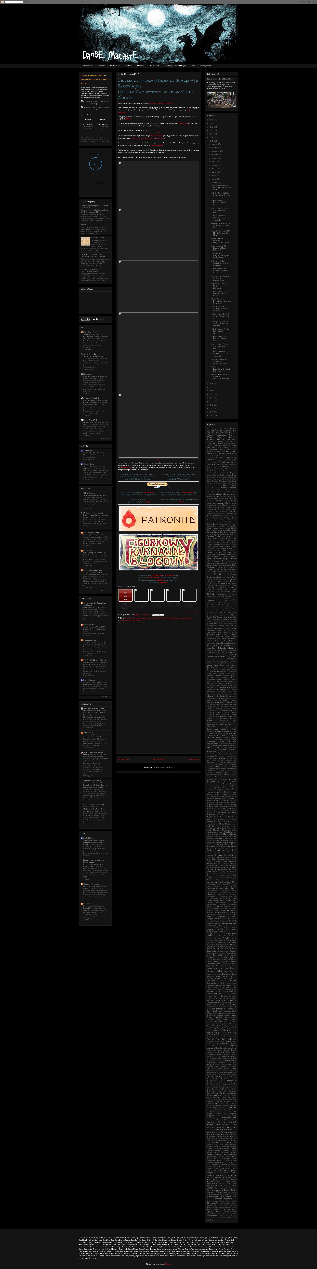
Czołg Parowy (212, 528)
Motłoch (216, 840)
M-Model (224, 779)
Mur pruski (211, 847)
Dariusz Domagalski (229, 530)
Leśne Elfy (215, 760)
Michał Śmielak (230, 811)
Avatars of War (218, 464)
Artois (209, 462)
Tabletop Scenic (216, 1068)
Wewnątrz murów (228, 1132)
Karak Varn (220, 685)
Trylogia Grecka (219, 1093)
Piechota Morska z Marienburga (220, 79)
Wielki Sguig (218, 1144)
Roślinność (221, 989)
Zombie (209, 1209)
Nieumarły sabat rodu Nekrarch (225, 863)
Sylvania (228, 1052)
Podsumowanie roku (214, 926)
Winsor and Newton (229, 1165)
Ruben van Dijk (224, 993)
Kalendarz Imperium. (98, 237)
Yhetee (209, 1183)
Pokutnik (220, 930)
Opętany (224, 886)
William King (216, 1165)
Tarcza (234, 1072)
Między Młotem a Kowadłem (217, 817)
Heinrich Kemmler (230, 636)
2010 (212, 412)
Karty (222, 689)
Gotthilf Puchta (211, 613)
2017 (212, 387)
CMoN (234, 509)
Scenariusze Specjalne (213, 1006)
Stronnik (232, 1046)
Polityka (210, 934)
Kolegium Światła (226, 716)
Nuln (223, 878)
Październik (218, 906)
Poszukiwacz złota (213, 942)
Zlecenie (233, 1203)
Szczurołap (225, 1056)
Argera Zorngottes (212, 457)
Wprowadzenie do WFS (221, 1175)
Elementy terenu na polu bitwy (221, 559)
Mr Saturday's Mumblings (93, 513)
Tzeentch (216, 1097)
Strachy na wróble (218, 1041)
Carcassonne (228, 500)
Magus (216, 792)
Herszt (226, 641)
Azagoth (209, 467)
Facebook (128, 65)
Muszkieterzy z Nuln (223, 847)
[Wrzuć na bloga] (155, 615)
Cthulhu (233, 518)
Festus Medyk (232, 571)
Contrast (232, 511)
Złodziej (209, 1205)
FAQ (218, 569)
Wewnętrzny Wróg (213, 1134)
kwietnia (215, 172)
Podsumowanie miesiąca (225, 923)
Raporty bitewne (215, 965)
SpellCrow (223, 1030)
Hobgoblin (222, 648)
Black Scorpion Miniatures (216, 481)
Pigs (208, 914)
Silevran (219, 1019)
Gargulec (233, 599)
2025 (212, 120)
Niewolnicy (225, 867)
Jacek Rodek (210, 663)
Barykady (233, 473)
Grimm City (225, 621)
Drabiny (209, 544)
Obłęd (217, 880)
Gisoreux (233, 601)
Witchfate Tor (211, 1166)
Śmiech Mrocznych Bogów (226, 1060)
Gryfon (213, 628)
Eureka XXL (222, 567)
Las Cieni (226, 754)
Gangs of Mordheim (90, 354)
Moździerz (233, 840)
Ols (235, 884)
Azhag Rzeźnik (216, 467)
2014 (212, 398)
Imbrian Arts (232, 652)
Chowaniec (233, 505)
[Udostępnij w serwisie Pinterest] (162, 615)
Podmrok (222, 921)
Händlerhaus (211, 630)
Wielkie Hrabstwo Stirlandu (225, 1150)
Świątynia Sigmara (213, 1064)
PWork (218, 957)
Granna (221, 615)
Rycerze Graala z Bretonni (225, 1000)
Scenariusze (232, 1004)
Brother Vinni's (220, 496)
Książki (233, 733)
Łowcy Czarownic (223, 775)
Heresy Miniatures (213, 639)
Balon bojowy (211, 469)
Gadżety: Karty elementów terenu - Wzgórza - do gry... (220, 316)
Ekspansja (224, 556)
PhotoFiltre (227, 908)
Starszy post (193, 759)
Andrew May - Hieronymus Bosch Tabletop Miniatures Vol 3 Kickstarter (94, 737)
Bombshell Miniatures (228, 488)
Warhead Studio (230, 1120)
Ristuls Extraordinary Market (221, 981)
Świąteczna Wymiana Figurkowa (221, 1062)
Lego (230, 758)
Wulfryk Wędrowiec (225, 1177)
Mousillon (224, 840)
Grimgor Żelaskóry (213, 621)
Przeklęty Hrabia (223, 951)
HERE (181, 502)
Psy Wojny (217, 955)
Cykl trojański (219, 520)
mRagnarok (211, 843)
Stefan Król (232, 1035)
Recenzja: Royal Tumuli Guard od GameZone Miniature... (219, 324)
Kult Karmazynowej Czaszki (219, 739)
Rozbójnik (232, 991)
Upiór (234, 1101)
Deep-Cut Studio (213, 536)
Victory (209, 1109)
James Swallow (231, 665)
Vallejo (217, 1105)
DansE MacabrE (157, 135)
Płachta (224, 918)
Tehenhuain (221, 1074)
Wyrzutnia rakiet (224, 1179)
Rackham (213, 959)
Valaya (228, 1103)
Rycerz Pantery (225, 998)
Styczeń (233, 1050)
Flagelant (226, 579)
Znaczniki (232, 1205)
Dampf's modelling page (92, 570)
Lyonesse (210, 773)
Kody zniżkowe (87, 65)
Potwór (234, 942)
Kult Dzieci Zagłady (214, 737)
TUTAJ (128, 119)
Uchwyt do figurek (228, 1097)
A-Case (227, 439)
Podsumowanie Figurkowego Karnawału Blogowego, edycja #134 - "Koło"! (95, 759)
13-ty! (221, 429)
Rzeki (219, 1002)
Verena (209, 1107)
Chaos (220, 503)
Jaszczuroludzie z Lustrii (217, 667)
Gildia (225, 601)
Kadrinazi (87, 904)
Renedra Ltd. (232, 978)
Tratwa (230, 1089)
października (216, 151)
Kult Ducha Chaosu (229, 735)
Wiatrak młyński (215, 1138)
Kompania (223, 718)
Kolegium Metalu (214, 714)
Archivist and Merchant (229, 455)
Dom (217, 540)
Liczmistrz (227, 760)
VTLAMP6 (233, 1111)
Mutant (233, 847)
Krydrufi (210, 733)
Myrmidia (217, 849)
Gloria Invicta (216, 605)
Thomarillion (231, 1081)
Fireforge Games (230, 577)
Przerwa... (84, 225)
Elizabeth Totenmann (213, 563)
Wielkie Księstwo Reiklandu (221, 1153)
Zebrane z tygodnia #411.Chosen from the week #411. (220, 218)
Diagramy (215, 538)
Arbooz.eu (229, 453)
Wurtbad (233, 1177)
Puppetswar (211, 957)
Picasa (234, 908)
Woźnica (229, 1172)
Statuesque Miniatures (220, 1035)
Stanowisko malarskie (225, 1032)
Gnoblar (215, 607)
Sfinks (229, 1013)
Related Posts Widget (192, 611)
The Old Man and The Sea (216, 1081)
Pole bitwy (232, 931)
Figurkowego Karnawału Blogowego (160, 103)
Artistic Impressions (219, 460)
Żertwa (215, 1218)
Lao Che (219, 754)
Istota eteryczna (230, 661)
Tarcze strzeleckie (212, 1074)
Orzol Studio (224, 890)
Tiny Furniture (226, 1085)
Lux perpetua (227, 770)
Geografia (210, 601)
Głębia (234, 605)
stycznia (215, 183)
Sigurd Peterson (230, 1017)
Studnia (226, 1050)
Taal (228, 1066)
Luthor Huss (215, 770)
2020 (212, 137)
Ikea (226, 652)
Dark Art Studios (213, 532)
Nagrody (233, 849)
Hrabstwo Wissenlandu (228, 650)
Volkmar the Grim (223, 1111)
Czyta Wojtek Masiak (227, 528)
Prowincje (211, 951)
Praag (234, 944)
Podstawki (210, 923)
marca (214, 176)
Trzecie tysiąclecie (214, 1095)
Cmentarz (228, 509)
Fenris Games (211, 571)
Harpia (218, 634)
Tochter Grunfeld (219, 1087)
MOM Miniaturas (229, 834)
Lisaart (234, 762)
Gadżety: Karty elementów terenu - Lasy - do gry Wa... (220, 225)
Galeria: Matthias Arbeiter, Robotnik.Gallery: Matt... (220, 331)
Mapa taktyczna (216, 798)
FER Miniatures (222, 571)
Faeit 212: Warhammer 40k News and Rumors (93, 806)
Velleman (233, 1105)
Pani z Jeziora (219, 898)
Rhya (222, 980)
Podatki (216, 921)
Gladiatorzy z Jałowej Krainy (218, 603)
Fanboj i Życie (88, 838)
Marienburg (219, 802)
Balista (234, 467)
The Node (233, 1079)
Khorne (217, 698)
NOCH (234, 870)
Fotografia (210, 587)
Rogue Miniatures (231, 987)
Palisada (213, 896)
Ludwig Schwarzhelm (219, 768)
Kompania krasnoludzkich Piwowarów (221, 719)
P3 (226, 894)
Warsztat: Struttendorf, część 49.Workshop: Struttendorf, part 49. (93, 255)
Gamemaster (222, 594)
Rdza (226, 968)
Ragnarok (217, 961)
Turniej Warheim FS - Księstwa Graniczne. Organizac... (219, 271)
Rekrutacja (226, 974)
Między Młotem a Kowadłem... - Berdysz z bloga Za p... (221, 301)
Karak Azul (210, 683)
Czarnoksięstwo (224, 524)
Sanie (234, 1002)
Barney (228, 471)
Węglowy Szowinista (91, 884)
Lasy (216, 756)
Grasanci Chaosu (230, 615)
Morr (226, 838)
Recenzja (223, 970)
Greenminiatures (217, 619)
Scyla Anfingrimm (225, 1011)
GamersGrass (211, 597)
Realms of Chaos (89, 640)
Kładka (216, 706)
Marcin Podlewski (214, 800)
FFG (208, 574)
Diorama (229, 538)
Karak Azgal (232, 681)
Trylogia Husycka (231, 1093)
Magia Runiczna (223, 788)
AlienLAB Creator (229, 445)
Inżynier (210, 661)
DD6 (235, 534)
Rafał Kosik (220, 959)
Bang (211, 471)
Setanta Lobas (222, 1013)
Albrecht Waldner (217, 445)
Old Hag (224, 884)
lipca (214, 162)
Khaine (213, 694)
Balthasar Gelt (229, 469)
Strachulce (210, 1041)
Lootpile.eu (217, 766)
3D (223, 439)
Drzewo (217, 550)
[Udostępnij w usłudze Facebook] (160, 615)
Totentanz (227, 1087)
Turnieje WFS (205, 65)
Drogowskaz (227, 546)
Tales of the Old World (223, 1072)
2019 (212, 141)
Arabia (209, 453)
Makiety (227, 792)
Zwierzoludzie (212, 1216)
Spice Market (232, 1030)
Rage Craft (227, 959)
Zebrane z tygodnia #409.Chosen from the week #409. (220, 309)
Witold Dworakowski (224, 1166)
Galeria (155, 618)
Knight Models (223, 706)
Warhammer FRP (229, 1118)
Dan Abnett (218, 530)
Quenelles (233, 957)
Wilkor (209, 1164)
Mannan (219, 796)
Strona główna (158, 759)
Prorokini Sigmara (230, 948)
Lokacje (209, 766)
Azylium (225, 467)
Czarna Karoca (212, 524)
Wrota (233, 1175)
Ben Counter (226, 477)
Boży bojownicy (220, 490)
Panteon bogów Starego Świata (224, 900)
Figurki (127, 618)
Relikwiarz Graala (220, 978)
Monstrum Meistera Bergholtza (217, 836)
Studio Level (231, 1048)
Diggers (222, 538)
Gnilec (209, 607)
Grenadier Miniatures (229, 619)
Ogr (216, 882)
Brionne (229, 494)
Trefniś (234, 1089)
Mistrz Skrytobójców (169, 618)
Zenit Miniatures (212, 1201)
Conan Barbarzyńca (221, 511)
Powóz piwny (211, 944)
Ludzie (229, 768)
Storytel (210, 1039)
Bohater (226, 485)
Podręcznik (231, 921)
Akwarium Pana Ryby (91, 398)
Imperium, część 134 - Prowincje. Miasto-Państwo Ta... (219, 339)
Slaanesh (215, 1026)
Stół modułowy (229, 1039)
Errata (209, 565)
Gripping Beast (212, 623)
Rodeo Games (211, 985)
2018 (212, 384)
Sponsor (210, 1032)
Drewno (228, 544)
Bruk (234, 496)
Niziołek (233, 867)
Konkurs (233, 720)
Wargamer (233, 1114)
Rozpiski (210, 994)
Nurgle (227, 878)
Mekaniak (210, 810)
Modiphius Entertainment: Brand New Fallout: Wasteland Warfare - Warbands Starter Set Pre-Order (94, 713)
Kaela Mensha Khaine (222, 673)
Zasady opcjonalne (221, 1188)
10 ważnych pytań (213, 429)
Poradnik (227, 938)
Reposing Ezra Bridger (91, 535)
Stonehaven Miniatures (214, 1037)
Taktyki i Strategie (229, 1070)
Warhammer (232, 1116)
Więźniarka (220, 1160)
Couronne (229, 514)
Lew (221, 760)
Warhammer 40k (213, 1118)
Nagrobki (225, 849)
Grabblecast (232, 613)
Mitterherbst (228, 832)
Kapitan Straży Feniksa (229, 679)
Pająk (208, 896)
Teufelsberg (218, 1077)
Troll (208, 1091)
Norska (217, 876)
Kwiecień (222, 750)
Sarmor (209, 1004)
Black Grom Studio (90, 332)
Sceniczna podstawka (227, 1006)
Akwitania (227, 443)
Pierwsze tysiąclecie (229, 912)
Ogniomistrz (210, 882)
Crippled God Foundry (221, 518)
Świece (223, 1064)
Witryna (209, 1169)
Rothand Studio (230, 989)
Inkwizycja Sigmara (218, 659)
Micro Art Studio (213, 813)
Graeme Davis (88, 464)
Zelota (234, 1199)
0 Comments (145, 615)
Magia (215, 788)
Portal (234, 938)
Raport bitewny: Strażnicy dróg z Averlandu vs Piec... (220, 210)
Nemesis (234, 853)
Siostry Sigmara (229, 1019)
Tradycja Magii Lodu (219, 1089)
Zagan (228, 1183)
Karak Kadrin (228, 683)
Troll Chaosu (217, 1091)
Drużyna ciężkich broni (222, 548)
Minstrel (209, 824)
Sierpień (233, 1015)
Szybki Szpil (232, 1058)
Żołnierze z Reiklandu (227, 1218)
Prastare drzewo (219, 946)
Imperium (232, 654)
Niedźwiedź (210, 855)
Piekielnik (233, 910)
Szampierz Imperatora (229, 1054)
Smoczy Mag (223, 1026)
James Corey (219, 665)
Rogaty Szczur (219, 987)
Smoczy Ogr (232, 1026)
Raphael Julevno (231, 963)
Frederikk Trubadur (230, 589)
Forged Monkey (231, 583)
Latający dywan (224, 756)
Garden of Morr (223, 599)
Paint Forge (232, 894)
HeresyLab (226, 639)
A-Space (233, 439)
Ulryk (230, 1099)
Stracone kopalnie (230, 1041)
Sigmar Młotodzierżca (215, 1017)
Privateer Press (218, 948)
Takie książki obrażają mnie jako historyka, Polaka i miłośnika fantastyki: (94, 842)
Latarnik (209, 758)
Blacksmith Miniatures (221, 483)
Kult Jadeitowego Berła (229, 737)
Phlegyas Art (219, 908)
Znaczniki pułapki (230, 1207)
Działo (218, 554)
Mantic (224, 796)
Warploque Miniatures (215, 1127)
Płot (228, 919)
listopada (215, 147)
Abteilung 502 (212, 441)
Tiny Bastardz (216, 1085)
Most (230, 838)
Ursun (222, 1103)
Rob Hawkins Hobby (91, 533)
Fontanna (233, 579)
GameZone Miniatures (224, 597)
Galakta (233, 591)
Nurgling (233, 878)
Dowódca (233, 542)
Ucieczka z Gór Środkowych (217, 1099)
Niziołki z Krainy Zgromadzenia (219, 870)
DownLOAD (154, 65)
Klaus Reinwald (230, 704)
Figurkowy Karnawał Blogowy (175, 65)
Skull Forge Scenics (222, 1024)
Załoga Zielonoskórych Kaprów (218, 1185)
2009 (212, 415)
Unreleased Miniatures (223, 1101)
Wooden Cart (221, 1173)
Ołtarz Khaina (212, 886)
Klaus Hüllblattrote (218, 704)
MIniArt (225, 822)
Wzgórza (217, 1181)
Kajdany (233, 673)
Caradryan (219, 500)
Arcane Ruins (216, 455)
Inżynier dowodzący (219, 661)
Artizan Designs (230, 460)
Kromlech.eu (212, 729)
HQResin (232, 648)
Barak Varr (222, 471)
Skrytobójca (189, 618)
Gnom (221, 607)
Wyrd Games (212, 1179)
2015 (212, 394)
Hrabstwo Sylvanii (213, 650)
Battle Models (225, 475)
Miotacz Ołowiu (218, 824)
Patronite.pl (224, 904)
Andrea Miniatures (224, 449)
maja (214, 169)
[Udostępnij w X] (158, 615)
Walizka (225, 1113)
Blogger (168, 1264)
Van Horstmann (224, 1105)
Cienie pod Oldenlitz (215, 507)
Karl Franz (215, 687)
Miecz (218, 815)
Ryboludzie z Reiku (213, 998)
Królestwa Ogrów (228, 729)
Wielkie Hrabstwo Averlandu (218, 1146)
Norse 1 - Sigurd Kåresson (92, 515)
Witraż (234, 1166)
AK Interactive (218, 443)
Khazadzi (232, 694)
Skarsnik (209, 1021)
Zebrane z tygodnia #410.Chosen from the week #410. (220, 263)
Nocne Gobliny (212, 872)
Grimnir (233, 621)
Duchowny (232, 550)
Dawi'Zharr (221, 534)
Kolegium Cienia (213, 712)
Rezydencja (211, 981)
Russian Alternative (228, 996)
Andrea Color (212, 449)
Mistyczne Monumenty (221, 830)
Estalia (215, 565)
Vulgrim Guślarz (213, 1114)
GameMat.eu (232, 594)
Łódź (227, 777)
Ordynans (233, 886)
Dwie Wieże (211, 554)
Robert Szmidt (231, 983)
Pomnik (209, 936)
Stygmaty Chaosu (212, 1052)
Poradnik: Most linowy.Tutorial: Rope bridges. (90, 270)
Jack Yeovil (218, 663)
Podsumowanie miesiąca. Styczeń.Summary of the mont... (221, 188)
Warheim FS (115, 65)
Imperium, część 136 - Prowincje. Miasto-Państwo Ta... (219, 248)
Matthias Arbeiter (213, 807)
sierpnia (215, 158)
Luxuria (234, 770)
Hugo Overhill (212, 652)
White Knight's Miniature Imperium (219, 1136)
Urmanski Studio (213, 1103)
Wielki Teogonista (230, 1144)
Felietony (101, 65)
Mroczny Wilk (222, 845)
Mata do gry (231, 805)
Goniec (209, 609)
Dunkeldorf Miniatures (215, 552)
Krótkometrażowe (223, 731)
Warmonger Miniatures (229, 1124)
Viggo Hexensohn (225, 1109)
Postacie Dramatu (230, 940)
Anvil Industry (231, 451)
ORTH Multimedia (213, 890)
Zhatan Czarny (225, 1201)
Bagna (230, 467)
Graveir (209, 617)
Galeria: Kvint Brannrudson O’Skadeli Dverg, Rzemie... (220, 369)
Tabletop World (230, 1068)
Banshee (216, 471)
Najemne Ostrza (213, 851)
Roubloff (225, 991)
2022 (212, 130)
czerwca (215, 165)
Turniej (225, 1095)
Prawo (227, 946)
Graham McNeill (212, 615)
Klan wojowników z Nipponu (221, 702)
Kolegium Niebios (229, 714)
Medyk (234, 808)
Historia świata (230, 645)
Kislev (216, 700)
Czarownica (217, 526)
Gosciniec (218, 611)
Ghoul (219, 601)
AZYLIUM (160, 580)
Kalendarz (210, 675)
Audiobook (224, 462)
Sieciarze (227, 1015)
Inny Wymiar (231, 659)
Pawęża (230, 904)
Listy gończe (219, 764)
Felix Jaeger (231, 569)
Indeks (209, 659)
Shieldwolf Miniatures (215, 1015)
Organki (221, 888)
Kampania (225, 675)
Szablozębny (211, 1054)
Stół (217, 1039)
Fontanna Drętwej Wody (217, 581)
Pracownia (210, 946)
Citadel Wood (231, 507)
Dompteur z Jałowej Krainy (222, 542)
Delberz (223, 536)
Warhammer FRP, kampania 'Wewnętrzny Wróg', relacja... (220, 256)
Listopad (210, 764)
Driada (221, 546)
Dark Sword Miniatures (228, 532)
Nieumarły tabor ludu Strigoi (217, 865)
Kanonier (219, 679)
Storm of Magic (230, 1037)
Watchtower (210, 1130)
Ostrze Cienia (218, 892)
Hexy (230, 641)
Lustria (234, 768)
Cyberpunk (210, 520)
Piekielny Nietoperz (214, 912)
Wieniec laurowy (224, 1156)
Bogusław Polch (217, 485)
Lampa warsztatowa (229, 752)
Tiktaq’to (233, 1083)
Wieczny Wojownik (226, 1138)
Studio (225, 1048)
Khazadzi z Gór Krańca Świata (219, 696)
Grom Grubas (223, 623)
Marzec (209, 805)
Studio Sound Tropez (214, 1050)
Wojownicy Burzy (230, 1168)
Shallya (234, 1013)
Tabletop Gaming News (92, 781)
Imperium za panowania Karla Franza (221, 657)
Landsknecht (210, 754)
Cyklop (227, 520)
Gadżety (227, 591)
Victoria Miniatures (229, 1107)
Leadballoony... (89, 680)
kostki (220, 722)
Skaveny (181, 618)
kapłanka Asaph (211, 681)
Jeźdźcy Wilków (213, 669)
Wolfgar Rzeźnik (212, 1170)
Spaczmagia (232, 1028)
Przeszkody (230, 953)
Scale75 (222, 1004)
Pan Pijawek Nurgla (221, 896)
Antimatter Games (219, 451)
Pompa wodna (216, 938)
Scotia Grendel (212, 1011)
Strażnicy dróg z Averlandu (218, 1043)
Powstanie (219, 944)
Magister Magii (223, 790)
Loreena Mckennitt (229, 766)
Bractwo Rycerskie (218, 492)
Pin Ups (212, 914)
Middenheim (225, 813)
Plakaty (215, 916)
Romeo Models (211, 989)
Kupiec (218, 745)
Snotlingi (213, 1028)
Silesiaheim (211, 1019)
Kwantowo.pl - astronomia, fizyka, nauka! (93, 861)
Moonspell (210, 838)
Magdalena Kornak (222, 786)
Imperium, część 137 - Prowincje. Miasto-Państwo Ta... (219, 203)
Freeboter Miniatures (215, 591)
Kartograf (216, 689)
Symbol (234, 1052)
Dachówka (210, 530)
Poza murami (227, 944)
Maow (209, 798)
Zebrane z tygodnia (223, 1199)
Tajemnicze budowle (214, 1070)
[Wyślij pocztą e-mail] (153, 615)
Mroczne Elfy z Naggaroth (226, 843)
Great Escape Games (220, 617)
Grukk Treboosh (219, 625)
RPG (216, 994)
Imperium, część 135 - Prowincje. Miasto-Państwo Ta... (219, 293)
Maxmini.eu (216, 808)
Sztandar (224, 1058)
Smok (208, 1028)
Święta (229, 1064)
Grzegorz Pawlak (221, 628)
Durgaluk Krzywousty (230, 552)
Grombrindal (232, 623)
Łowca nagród (222, 773)
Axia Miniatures (230, 465)
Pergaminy (227, 906)
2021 (212, 134)
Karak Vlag (227, 685)
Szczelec (209, 1056)
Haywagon (219, 636)
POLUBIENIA (157, 575)
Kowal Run (227, 722)
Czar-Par (225, 522)
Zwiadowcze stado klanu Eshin (129, 621)
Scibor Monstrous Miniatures (222, 1009)
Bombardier (216, 488)
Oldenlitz (140, 65)
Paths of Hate (217, 904)
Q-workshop (225, 957)
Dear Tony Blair (89, 625)
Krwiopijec (233, 731)
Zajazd (234, 1183)
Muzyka (210, 849)
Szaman (219, 1054)
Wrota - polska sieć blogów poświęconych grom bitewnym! (94, 753)
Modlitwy (215, 834)
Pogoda (215, 928)
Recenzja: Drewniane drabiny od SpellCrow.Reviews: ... (220, 361)
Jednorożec (233, 667)
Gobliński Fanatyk (230, 607)
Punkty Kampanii (230, 955)
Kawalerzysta (221, 691)
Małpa (225, 794)
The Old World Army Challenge (95, 660)
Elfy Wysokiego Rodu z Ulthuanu (221, 561)
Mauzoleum (224, 807)
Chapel (227, 503)
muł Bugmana (232, 844)
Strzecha (219, 1048)
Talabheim (210, 1072)
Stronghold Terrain (215, 1046)
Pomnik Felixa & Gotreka (222, 936)
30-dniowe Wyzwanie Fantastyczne (221, 434)
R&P (208, 959)
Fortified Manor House (228, 585)
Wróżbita (209, 1177)
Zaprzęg (233, 1185)
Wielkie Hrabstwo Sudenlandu (218, 1152)
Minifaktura (232, 822)
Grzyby (229, 628)
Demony (229, 536)
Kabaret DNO (227, 671)
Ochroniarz (232, 880)
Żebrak (227, 1216)
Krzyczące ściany (219, 733)
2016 (212, 391)
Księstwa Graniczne (214, 735)
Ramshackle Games (214, 963)
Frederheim (219, 589)
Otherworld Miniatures (215, 894)
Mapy (223, 798)
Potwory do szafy (225, 942)
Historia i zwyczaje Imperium (221, 644)
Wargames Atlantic (215, 1116)
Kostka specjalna (212, 722)
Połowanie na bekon (219, 933)
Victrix (215, 1110)
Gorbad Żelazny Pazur (221, 609)
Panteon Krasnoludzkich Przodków (221, 902)
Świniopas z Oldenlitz (218, 1066)
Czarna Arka (232, 522)
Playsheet (228, 916)
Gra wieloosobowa (222, 613)
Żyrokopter (211, 1220)
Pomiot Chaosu (231, 934)
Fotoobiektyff (222, 587)
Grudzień (210, 625)
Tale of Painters (89, 493)
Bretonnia (221, 494)
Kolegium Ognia (213, 716)
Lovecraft (210, 768)
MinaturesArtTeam (223, 819)
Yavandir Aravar (231, 1181)
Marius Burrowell (230, 802)
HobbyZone (211, 648)
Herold (214, 641)
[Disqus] (158, 656)
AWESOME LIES (90, 451)
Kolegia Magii (230, 708)
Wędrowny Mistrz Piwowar (228, 1134)
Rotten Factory (214, 991)
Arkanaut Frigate (225, 458)
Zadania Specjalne (218, 1183)
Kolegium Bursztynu (229, 710)
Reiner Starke (216, 974)
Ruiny (216, 996)
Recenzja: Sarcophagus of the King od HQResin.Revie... (220, 278)
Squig (217, 1033)
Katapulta (233, 689)
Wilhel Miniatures (230, 1160)
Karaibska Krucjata (222, 681)
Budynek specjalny (214, 498)
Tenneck (228, 1074)
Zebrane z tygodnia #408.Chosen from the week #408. (220, 354)
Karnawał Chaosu (226, 687)
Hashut (224, 634)
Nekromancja (227, 853)
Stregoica (233, 1043)
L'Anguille (218, 752)
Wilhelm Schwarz (213, 1163)
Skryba (234, 1022)
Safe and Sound (227, 1002)
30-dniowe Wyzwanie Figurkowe (221, 436)
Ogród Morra (231, 882)
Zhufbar (234, 1201)
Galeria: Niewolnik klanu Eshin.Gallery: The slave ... (221, 195)
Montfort (233, 836)
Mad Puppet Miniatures (222, 784)
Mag (213, 786)
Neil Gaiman (218, 853)
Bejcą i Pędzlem (217, 477)
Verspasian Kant (217, 1107)
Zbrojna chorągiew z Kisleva (218, 1190)
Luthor (209, 771)
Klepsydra (210, 706)
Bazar (234, 475)
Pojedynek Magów (224, 927)
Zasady (210, 1188)
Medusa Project (226, 808)
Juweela (220, 671)
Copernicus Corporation (215, 514)
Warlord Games (213, 1124)
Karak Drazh (219, 683)
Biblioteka (233, 477)
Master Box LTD (219, 805)
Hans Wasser (232, 630)
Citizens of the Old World (215, 509)
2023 (212, 127)
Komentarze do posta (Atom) (163, 767)
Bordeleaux (211, 490)
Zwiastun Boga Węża (223, 1213)
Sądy (215, 1004)
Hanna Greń (221, 630)
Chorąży (225, 505)
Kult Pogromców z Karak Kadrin (221, 740)
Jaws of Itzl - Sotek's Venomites (94, 356)
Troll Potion (227, 1091)
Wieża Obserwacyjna (222, 1158)
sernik (215, 1013)
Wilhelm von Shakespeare (228, 1162)
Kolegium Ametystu (214, 710)
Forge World (220, 583)
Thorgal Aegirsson (212, 1083)
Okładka (210, 884)
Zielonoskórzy (213, 1203)
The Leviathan (211, 1079)
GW (159, 618)
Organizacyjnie (212, 888)
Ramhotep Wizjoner (229, 961)
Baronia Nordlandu (222, 473)
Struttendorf (211, 1048)
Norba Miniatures (221, 874)
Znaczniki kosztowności (215, 1207)
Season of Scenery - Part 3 (92, 607)
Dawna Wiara (229, 534)
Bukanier (225, 498)
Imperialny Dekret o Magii (216, 654)
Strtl (193, 65)
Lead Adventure (220, 758)
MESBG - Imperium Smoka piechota (95, 422)
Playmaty (221, 917)
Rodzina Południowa (223, 985)
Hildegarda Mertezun (220, 643)
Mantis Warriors (231, 796)
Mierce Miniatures (229, 815)
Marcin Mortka (231, 798)
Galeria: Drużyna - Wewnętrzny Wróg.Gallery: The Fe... (220, 241)
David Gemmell (212, 534)
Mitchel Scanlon (218, 832)
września (215, 154)
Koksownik (218, 708)
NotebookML (217, 878)
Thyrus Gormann (224, 1083)
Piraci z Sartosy (221, 914)
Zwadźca (215, 1209)
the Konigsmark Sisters (229, 1076)
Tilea (209, 1085)
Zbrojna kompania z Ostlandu (221, 1191)
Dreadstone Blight (219, 544)
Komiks (216, 718)
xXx (223, 1181)
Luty (221, 771)
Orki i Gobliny (230, 888)
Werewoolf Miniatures (223, 1130)
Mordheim (219, 838)
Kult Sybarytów (224, 743)
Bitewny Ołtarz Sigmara (214, 479)
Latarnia (233, 756)
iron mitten (87, 550)
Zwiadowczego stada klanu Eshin (142, 138)
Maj (221, 792)
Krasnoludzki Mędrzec (223, 726)
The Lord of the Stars (222, 1079)
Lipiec (229, 762)
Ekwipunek (233, 556)
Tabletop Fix (88, 733)
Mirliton (228, 824)
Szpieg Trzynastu (217, 1058)
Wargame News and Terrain (93, 708)
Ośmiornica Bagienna (229, 892)
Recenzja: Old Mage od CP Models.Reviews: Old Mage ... (220, 233)
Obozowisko (224, 880)
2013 (212, 401)
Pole (225, 931)
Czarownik (225, 526)
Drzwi (224, 550)
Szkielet (233, 1056)
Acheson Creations (225, 441)
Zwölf (221, 1216)
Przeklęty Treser (220, 953)
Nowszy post (123, 759)
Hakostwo (87, 374)
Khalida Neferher (221, 694)
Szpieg (209, 1058)
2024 (212, 123)
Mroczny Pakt (211, 844)
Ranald (223, 963)
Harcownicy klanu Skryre (217, 632)
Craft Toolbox (225, 516)
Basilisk (209, 475)
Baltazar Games (220, 469)
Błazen (230, 483)
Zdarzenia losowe (225, 1196)
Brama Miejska (230, 492)
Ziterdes (223, 1203)
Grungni (227, 625)
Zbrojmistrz (232, 1188)
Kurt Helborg (217, 747)
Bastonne (216, 475)
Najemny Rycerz (229, 851)
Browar (229, 496)
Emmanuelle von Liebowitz (228, 563)
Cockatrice (210, 511)
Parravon (210, 904)
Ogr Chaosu (222, 882)
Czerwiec (233, 526)
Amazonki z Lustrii (229, 447)
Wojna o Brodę (219, 1169)
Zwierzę (233, 1214)
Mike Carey (232, 817)
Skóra (227, 1021)
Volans (215, 1111)
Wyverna (233, 1179)
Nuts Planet (211, 880)
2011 (212, 408)
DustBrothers (183, 123)
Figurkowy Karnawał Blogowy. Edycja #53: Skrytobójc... (220, 286)
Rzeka (215, 1002)
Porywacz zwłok (212, 940)
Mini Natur (219, 822)
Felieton (223, 569)
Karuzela (227, 689)
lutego (214, 179)
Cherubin (218, 505)
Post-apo (220, 940)
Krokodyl (233, 726)
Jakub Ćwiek (226, 663)
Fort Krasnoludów (213, 585)
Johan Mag (225, 669)
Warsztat (231, 1127)
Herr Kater (220, 641)
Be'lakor (209, 477)
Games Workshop (157, 145)
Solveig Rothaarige (223, 1028)
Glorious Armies (226, 605)
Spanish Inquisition (212, 1030)
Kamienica (217, 675)
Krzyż (228, 733)
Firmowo (210, 579)
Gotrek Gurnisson (229, 611)
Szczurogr (216, 1056)
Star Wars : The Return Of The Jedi (95, 642)
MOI (220, 834)
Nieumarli (218, 855)
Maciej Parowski (223, 781)
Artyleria (215, 462)
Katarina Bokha (211, 691)
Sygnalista (221, 1052)
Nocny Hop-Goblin (224, 872)
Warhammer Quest (214, 1120)
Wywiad (210, 1181)
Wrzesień (216, 1177)
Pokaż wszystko (105, 438)
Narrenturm (210, 853)
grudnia (215, 144)
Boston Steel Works (90, 420)
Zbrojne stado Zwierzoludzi (220, 1194)
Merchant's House (219, 810)
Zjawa (228, 1203)
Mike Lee (211, 819)
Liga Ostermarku (220, 762)
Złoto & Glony (220, 1205)
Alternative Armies (214, 447)
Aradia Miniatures (219, 453)
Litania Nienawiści (230, 764)
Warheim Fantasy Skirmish (221, 1122)
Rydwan (210, 1002)
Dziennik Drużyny (226, 554)
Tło (213, 1087)
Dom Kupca (225, 540)
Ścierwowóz (211, 1060)
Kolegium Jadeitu (229, 712)
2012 (212, 405)
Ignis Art (221, 652)
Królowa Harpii (211, 731)
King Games (225, 698)
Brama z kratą (212, 494)
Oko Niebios (217, 884)
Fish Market (218, 579)
